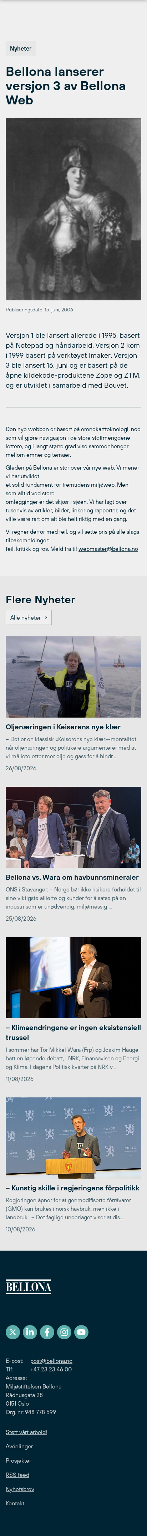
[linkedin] (30, 1332)
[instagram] (64, 1332)
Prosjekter (18, 1460)
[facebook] (47, 1332)
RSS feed (17, 1475)
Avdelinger (19, 1446)
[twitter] (13, 1332)
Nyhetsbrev (20, 1489)
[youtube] (81, 1332)
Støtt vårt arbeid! (26, 1432)
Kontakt (15, 1503)
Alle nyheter (25, 617)
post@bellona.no (51, 1360)
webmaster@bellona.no (108, 548)
